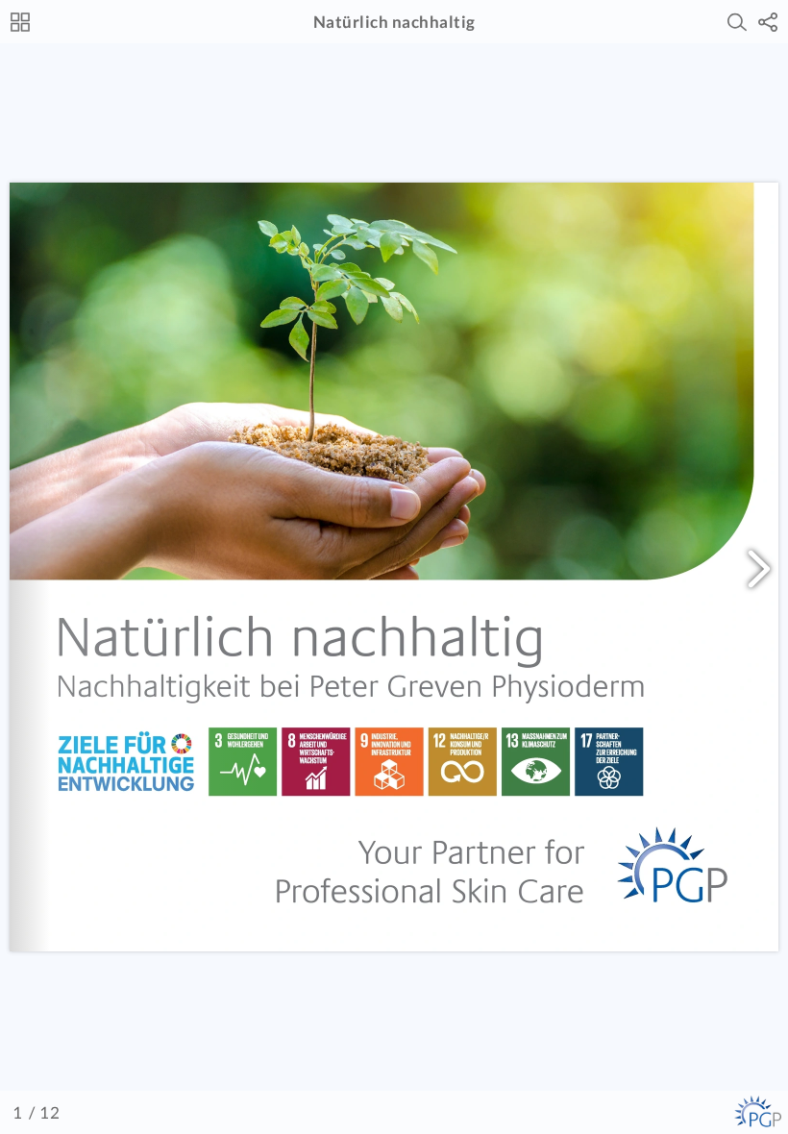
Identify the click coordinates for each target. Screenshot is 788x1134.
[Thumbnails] (20, 22)
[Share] (767, 22)
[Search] (737, 22)
